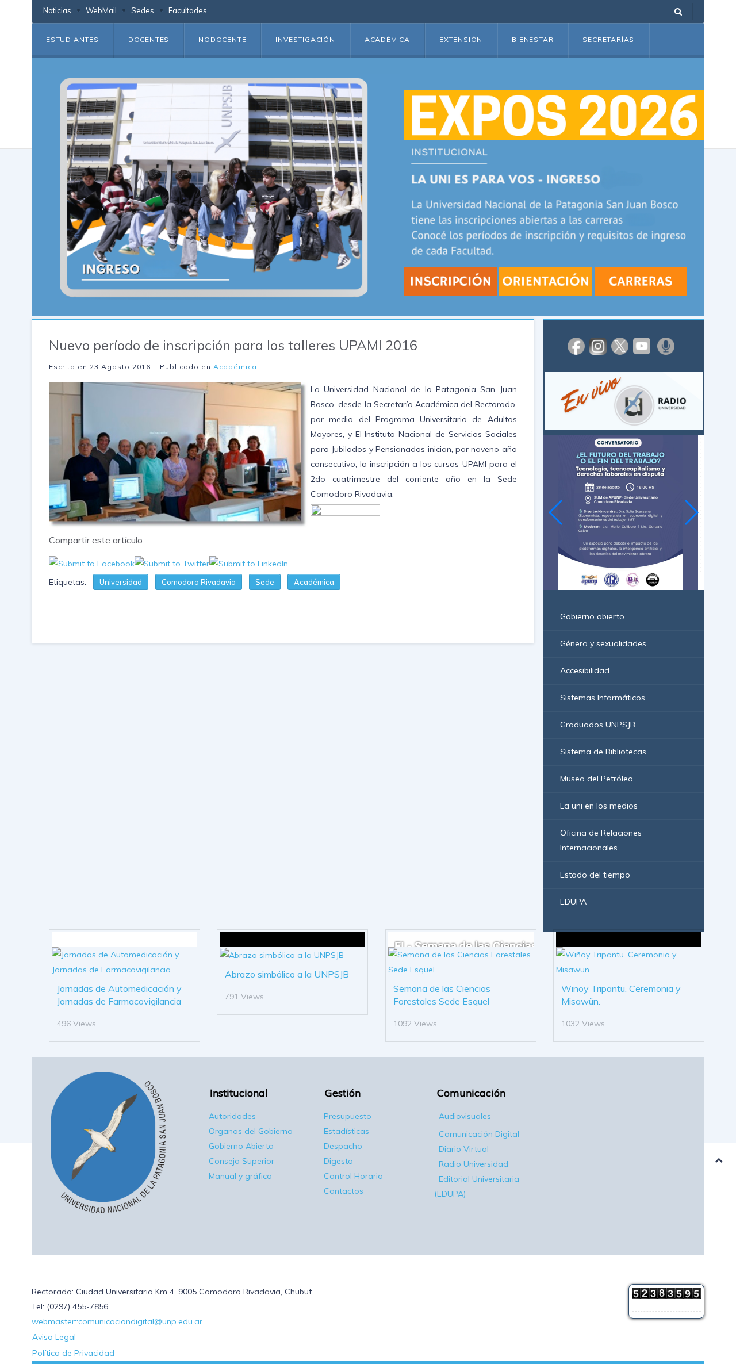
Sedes (142, 10)
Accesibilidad (585, 670)
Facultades (187, 10)
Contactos (343, 1191)
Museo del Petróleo (596, 778)
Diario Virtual (464, 1149)
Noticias (57, 10)
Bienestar (532, 39)
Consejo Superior (241, 1161)
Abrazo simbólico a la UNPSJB (287, 974)
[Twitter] (619, 345)
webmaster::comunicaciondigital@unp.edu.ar (117, 1321)
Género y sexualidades (603, 643)
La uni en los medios (599, 805)
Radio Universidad (473, 1164)
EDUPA (573, 901)
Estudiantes (72, 39)
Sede (264, 582)
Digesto (338, 1161)
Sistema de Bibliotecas (603, 751)
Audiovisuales (465, 1116)
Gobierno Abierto (241, 1146)
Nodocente (222, 39)
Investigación (305, 39)
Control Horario (353, 1176)
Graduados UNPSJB (597, 724)
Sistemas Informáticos (602, 697)
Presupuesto (347, 1116)
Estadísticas (346, 1131)
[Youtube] (641, 345)
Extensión (460, 39)
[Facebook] (576, 345)
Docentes (148, 39)
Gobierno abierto (592, 616)
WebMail (101, 10)
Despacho (343, 1146)
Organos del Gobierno (251, 1131)
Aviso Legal (54, 1337)
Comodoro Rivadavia (199, 582)
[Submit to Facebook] (92, 562)
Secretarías (608, 39)
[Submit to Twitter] (172, 562)
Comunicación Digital (479, 1134)
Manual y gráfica (240, 1176)
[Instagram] (598, 345)
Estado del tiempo (595, 874)
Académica (387, 39)
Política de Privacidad (73, 1353)
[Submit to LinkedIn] (248, 562)
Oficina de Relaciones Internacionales (601, 840)
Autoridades (232, 1116)
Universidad (120, 582)
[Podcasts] (665, 345)
